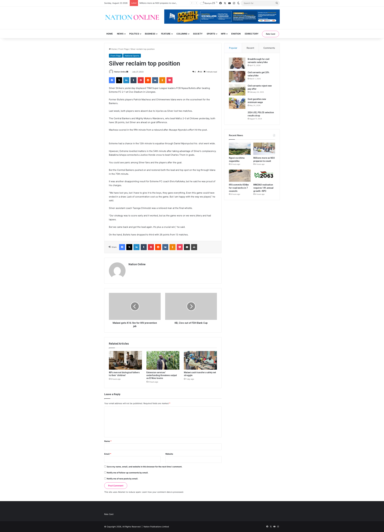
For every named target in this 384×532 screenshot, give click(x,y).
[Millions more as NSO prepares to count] (264, 149)
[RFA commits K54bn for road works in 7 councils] (240, 176)
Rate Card (270, 34)
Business (150, 33)
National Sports (132, 55)
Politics (134, 33)
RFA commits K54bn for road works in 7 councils (239, 188)
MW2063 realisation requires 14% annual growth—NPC (263, 188)
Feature (166, 33)
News (120, 33)
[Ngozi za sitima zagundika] (240, 149)
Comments (269, 47)
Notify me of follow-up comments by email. (127, 472)
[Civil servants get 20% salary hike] (237, 76)
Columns (181, 33)
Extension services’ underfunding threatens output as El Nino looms (161, 375)
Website (169, 454)
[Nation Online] (132, 17)
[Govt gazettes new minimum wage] (237, 103)
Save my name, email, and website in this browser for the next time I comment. (144, 466)
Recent (250, 47)
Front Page (123, 49)
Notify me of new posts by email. (122, 478)
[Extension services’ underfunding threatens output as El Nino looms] (162, 360)
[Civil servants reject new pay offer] (237, 90)
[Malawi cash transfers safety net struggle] (200, 360)
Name (107, 441)
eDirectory (251, 33)
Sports (211, 33)
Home (109, 33)
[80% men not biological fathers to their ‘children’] (125, 360)
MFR (223, 33)
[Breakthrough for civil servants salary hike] (237, 63)
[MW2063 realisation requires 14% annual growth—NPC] (264, 176)
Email (107, 454)
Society (197, 33)
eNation (236, 33)
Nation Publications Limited (156, 526)
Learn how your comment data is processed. (163, 492)
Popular (233, 47)
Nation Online (120, 72)
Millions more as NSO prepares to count (158, 3)
